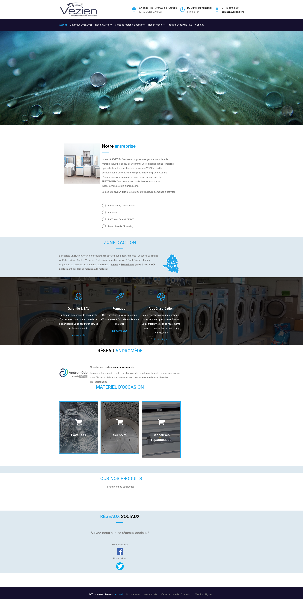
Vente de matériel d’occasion (130, 24)
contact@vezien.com (233, 11)
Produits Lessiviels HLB (180, 24)
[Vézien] (78, 9)
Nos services (155, 24)
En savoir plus (78, 335)
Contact (199, 24)
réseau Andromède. (124, 367)
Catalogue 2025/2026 (81, 24)
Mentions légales (204, 594)
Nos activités (102, 24)
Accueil (63, 24)
